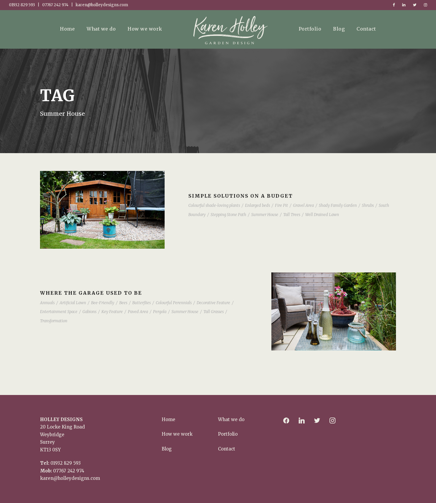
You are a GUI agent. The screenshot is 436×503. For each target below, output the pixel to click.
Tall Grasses (213, 311)
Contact (366, 29)
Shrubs (368, 205)
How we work (145, 29)
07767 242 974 (68, 471)
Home (67, 29)
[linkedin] (403, 4)
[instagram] (425, 4)
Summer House (264, 214)
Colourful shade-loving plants (214, 205)
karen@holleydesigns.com (70, 478)
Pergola (159, 311)
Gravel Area (303, 205)
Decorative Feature (213, 302)
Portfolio (310, 29)
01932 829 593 (65, 463)
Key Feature (112, 311)
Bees (123, 302)
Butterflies (141, 302)
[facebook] (394, 4)
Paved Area (138, 311)
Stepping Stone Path (228, 214)
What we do (101, 29)
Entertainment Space (58, 311)
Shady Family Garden (338, 205)
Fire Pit (281, 205)
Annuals (47, 302)
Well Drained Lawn (322, 214)
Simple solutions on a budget (240, 196)
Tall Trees (291, 214)
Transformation (53, 320)
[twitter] (414, 4)
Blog (339, 29)
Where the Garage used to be (91, 293)
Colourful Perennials (174, 302)
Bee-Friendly (102, 302)
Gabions (89, 311)
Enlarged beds (257, 205)
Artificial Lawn (73, 302)
